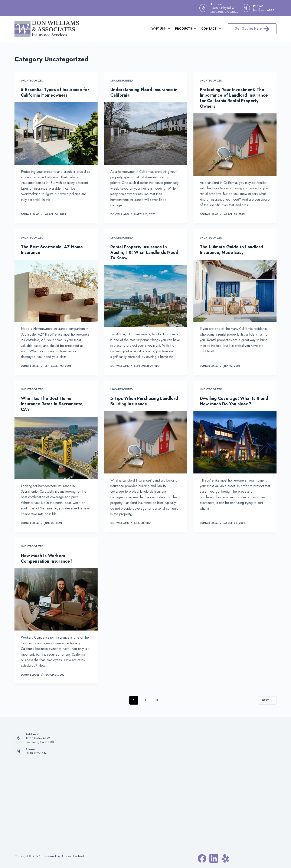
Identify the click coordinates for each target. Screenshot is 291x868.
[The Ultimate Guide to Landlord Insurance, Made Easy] (235, 291)
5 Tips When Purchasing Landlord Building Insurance (144, 401)
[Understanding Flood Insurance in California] (145, 133)
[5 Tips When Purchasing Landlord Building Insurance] (145, 442)
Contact (209, 28)
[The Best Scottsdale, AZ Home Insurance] (56, 291)
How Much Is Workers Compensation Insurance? (46, 558)
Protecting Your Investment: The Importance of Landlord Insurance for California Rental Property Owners (234, 98)
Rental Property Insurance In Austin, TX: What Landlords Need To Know (144, 252)
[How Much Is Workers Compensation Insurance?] (56, 599)
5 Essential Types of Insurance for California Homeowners (55, 92)
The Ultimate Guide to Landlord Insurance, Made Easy (231, 250)
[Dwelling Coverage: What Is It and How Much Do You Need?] (235, 442)
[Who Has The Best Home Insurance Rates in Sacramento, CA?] (56, 448)
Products (183, 28)
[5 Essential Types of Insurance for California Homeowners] (56, 133)
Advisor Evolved (72, 856)
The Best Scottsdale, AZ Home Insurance (52, 250)
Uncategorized (32, 81)
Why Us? (158, 28)
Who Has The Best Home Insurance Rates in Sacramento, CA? (52, 404)
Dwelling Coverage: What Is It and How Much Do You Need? (234, 401)
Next (265, 700)
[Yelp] (225, 858)
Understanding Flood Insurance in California (143, 92)
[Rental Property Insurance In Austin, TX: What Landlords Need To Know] (145, 296)
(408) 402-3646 (263, 10)
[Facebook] (202, 858)
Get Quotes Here (248, 28)
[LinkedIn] (213, 858)
